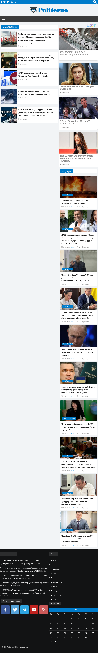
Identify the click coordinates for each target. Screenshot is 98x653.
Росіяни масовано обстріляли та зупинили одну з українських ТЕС (75, 202)
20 (58, 633)
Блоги (53, 577)
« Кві (51, 641)
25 (93, 633)
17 (86, 628)
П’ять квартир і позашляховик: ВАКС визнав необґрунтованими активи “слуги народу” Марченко (78, 427)
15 (72, 628)
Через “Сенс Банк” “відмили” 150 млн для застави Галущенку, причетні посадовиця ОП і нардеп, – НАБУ (77, 278)
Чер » (56, 641)
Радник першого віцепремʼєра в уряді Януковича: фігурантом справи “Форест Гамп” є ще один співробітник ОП (78, 315)
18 (93, 628)
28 (65, 637)
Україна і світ (68, 195)
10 (86, 623)
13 (58, 628)
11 (93, 623)
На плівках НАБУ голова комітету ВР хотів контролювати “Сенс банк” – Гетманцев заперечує (77, 539)
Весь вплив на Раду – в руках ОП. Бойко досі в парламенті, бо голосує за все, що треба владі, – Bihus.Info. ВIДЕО (36, 112)
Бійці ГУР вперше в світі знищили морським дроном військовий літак (34, 93)
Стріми (54, 586)
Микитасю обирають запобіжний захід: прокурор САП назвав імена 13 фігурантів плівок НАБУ (77, 501)
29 (72, 637)
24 (86, 633)
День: (10, 26)
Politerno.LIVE (57, 582)
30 (79, 637)
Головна (54, 560)
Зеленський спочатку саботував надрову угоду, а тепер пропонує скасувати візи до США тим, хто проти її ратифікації (37, 57)
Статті (54, 573)
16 (79, 628)
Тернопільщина (69, 418)
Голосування (56, 590)
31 (86, 637)
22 (72, 633)
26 (51, 637)
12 (51, 628)
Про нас (54, 599)
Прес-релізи (56, 595)
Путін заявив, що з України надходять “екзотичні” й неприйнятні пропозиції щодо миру (77, 352)
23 (79, 633)
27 (58, 637)
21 (65, 633)
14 (65, 628)
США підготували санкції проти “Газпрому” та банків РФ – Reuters (33, 74)
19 (51, 633)
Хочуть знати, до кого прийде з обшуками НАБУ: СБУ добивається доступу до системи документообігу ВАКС (78, 464)
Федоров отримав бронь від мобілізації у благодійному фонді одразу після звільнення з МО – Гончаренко (78, 390)
